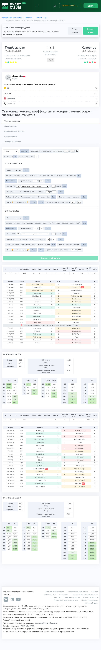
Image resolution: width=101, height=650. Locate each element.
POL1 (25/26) (10, 468)
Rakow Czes (40, 451)
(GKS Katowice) (89, 51)
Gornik (37, 343)
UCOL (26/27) (10, 433)
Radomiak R (79, 439)
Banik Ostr (76, 308)
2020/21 (9, 175)
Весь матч (24, 151)
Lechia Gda (76, 290)
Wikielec (37, 331)
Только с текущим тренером (69, 197)
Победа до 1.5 (12, 192)
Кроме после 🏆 (23, 202)
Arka (79, 463)
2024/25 (46, 175)
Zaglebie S (37, 311)
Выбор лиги (10, 181)
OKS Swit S (80, 466)
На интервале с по (62, 151)
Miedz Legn (37, 299)
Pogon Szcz (39, 469)
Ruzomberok (36, 328)
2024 (39, 175)
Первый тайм (35, 151)
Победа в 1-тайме (12, 197)
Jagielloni (79, 472)
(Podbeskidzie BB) (13, 51)
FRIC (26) (10, 302)
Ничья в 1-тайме (44, 197)
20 (15, 156)
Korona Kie (40, 480)
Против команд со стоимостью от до (61, 202)
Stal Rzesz (79, 454)
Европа (29, 17)
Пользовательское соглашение (85, 594)
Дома (9, 170)
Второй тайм (46, 151)
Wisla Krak (37, 305)
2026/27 (73, 175)
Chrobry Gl (37, 287)
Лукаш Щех (17, 76)
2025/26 (59, 175)
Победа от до (45, 192)
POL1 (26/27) (10, 430)
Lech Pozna (40, 486)
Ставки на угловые (72, 597)
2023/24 (32, 175)
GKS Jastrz (76, 322)
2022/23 (24, 175)
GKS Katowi (80, 431)
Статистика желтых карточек (66, 600)
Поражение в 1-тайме (28, 197)
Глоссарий (63, 594)
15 (12, 156)
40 (23, 156)
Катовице (89, 47)
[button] (54, 6)
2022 (23, 223)
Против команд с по (29, 181)
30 (19, 156)
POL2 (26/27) (10, 284)
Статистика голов (90, 597)
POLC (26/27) (10, 293)
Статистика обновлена (50, 258)
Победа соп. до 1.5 (27, 192)
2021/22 (17, 175)
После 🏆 (10, 202)
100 (31, 156)
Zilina (80, 442)
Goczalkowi (76, 316)
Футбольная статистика (12, 17)
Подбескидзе (15, 47)
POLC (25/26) (10, 331)
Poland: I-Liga (41, 17)
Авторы (57, 597)
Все (26, 170)
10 (8, 156)
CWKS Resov (76, 334)
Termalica (37, 302)
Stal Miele (36, 296)
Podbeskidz (37, 284)
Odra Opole (76, 284)
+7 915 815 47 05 (27, 626)
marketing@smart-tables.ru (46, 623)
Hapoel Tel (79, 434)
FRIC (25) (10, 328)
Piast (76, 337)
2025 (52, 175)
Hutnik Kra (76, 293)
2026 (66, 175)
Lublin (40, 431)
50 (27, 156)
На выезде (17, 170)
